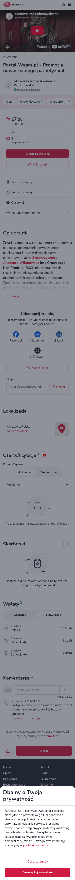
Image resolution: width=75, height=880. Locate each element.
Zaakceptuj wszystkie (37, 872)
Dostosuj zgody (37, 861)
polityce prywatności (37, 845)
